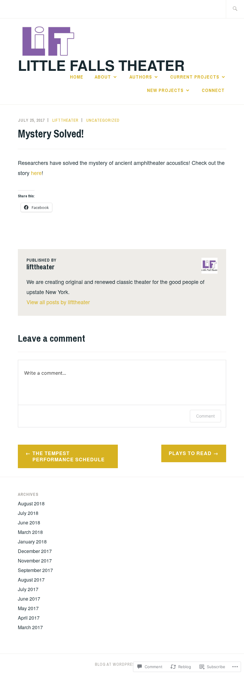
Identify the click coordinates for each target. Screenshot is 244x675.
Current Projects (194, 77)
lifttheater (65, 120)
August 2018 (31, 503)
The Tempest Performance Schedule (68, 456)
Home (76, 77)
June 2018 (29, 522)
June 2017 (29, 598)
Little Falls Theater (101, 65)
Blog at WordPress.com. (122, 664)
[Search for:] (235, 9)
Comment (205, 415)
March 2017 (30, 627)
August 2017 (31, 579)
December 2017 (35, 551)
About (103, 77)
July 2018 (28, 513)
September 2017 (35, 570)
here (36, 172)
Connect (214, 90)
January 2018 (32, 541)
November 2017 (35, 560)
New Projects (165, 90)
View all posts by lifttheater (58, 302)
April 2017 (29, 617)
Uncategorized (103, 120)
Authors (140, 77)
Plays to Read (190, 453)
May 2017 (28, 608)
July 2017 (28, 589)
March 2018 (30, 532)
